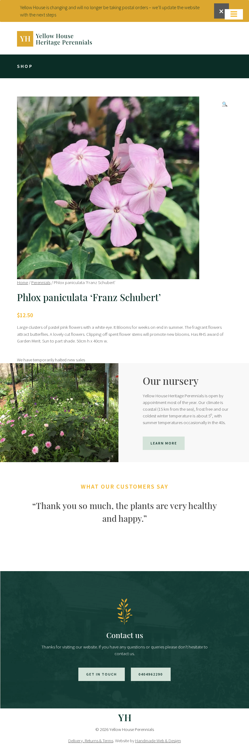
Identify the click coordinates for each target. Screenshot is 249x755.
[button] (224, 104)
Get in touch (101, 674)
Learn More (164, 443)
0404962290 (150, 674)
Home (22, 282)
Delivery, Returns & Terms (90, 740)
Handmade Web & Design (158, 740)
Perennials (40, 282)
